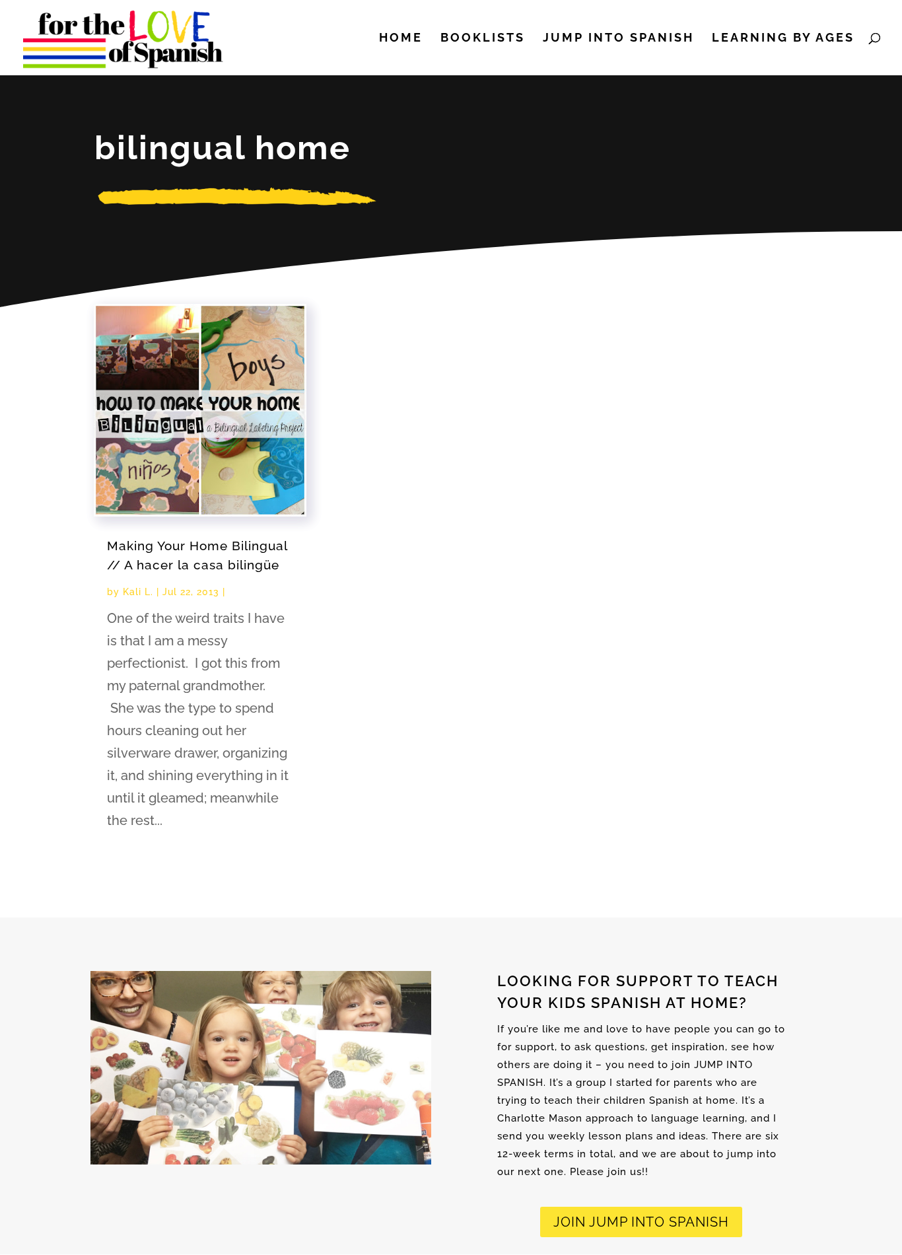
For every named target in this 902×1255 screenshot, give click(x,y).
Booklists (482, 38)
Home (401, 38)
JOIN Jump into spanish (641, 1222)
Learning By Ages (783, 38)
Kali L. (138, 592)
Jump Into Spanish (618, 38)
